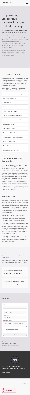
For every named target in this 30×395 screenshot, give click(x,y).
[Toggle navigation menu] (27, 3)
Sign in (3, 392)
